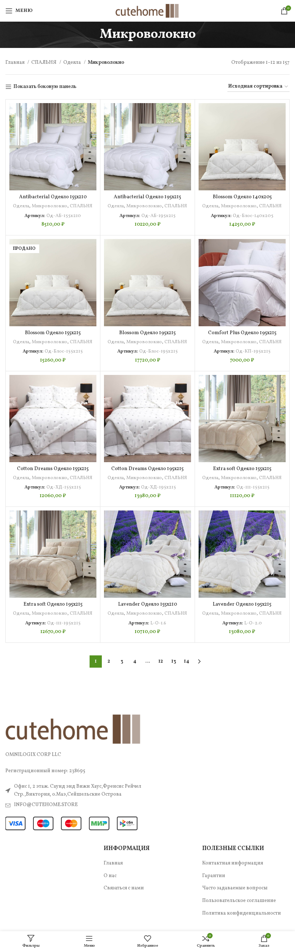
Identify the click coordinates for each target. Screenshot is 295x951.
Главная (15, 62)
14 (186, 661)
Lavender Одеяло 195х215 (242, 604)
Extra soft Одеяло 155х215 (242, 468)
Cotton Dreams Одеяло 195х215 (147, 468)
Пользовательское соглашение (239, 900)
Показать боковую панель (44, 87)
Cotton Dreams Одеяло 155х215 (52, 468)
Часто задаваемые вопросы (235, 888)
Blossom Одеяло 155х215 (53, 332)
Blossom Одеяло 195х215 (147, 332)
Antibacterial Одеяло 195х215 (147, 197)
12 (160, 661)
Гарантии (213, 875)
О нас (110, 875)
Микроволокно (49, 206)
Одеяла (72, 62)
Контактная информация (232, 863)
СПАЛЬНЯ (44, 62)
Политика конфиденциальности (241, 913)
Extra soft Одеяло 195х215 (52, 604)
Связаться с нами (124, 888)
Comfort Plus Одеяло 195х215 (242, 332)
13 (173, 661)
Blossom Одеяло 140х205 (242, 197)
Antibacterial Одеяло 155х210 (53, 197)
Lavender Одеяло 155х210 (147, 604)
